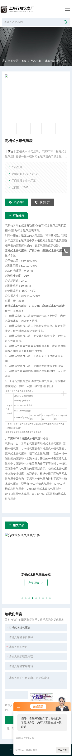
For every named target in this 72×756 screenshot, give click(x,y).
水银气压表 (52, 60)
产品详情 (33, 582)
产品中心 (36, 60)
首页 (24, 60)
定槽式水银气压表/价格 (36, 574)
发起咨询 (62, 750)
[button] (22, 598)
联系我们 (45, 202)
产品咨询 (19, 202)
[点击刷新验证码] (41, 697)
